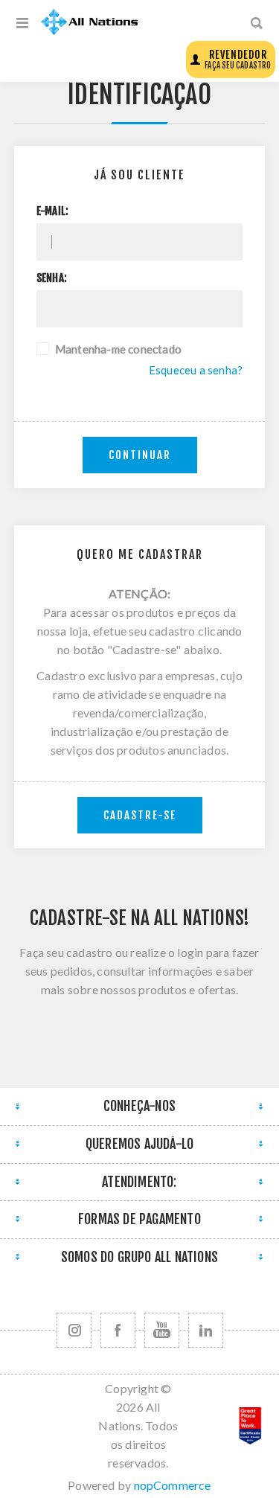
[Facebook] (117, 1330)
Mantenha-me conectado (118, 349)
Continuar (140, 455)
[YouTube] (161, 1330)
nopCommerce (172, 1485)
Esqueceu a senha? (196, 370)
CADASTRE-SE (139, 815)
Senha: (51, 278)
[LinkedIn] (205, 1330)
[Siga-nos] (74, 1330)
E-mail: (52, 211)
